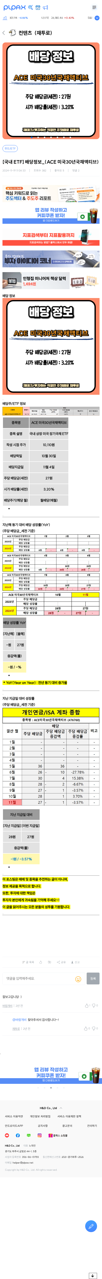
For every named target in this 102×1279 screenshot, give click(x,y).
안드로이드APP (14, 1126)
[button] (31, 137)
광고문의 (67, 1126)
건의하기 (92, 1126)
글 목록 (30, 962)
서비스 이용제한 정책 (69, 1116)
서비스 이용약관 (14, 1116)
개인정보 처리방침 (40, 1116)
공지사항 (43, 1126)
